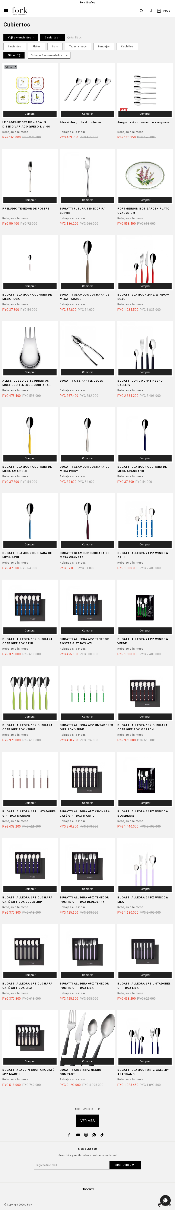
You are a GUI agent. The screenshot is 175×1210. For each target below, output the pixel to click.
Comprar (30, 113)
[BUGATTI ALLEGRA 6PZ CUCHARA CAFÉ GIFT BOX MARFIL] (87, 779)
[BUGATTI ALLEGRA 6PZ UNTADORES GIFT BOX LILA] (145, 951)
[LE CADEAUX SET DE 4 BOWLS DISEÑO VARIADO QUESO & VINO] (30, 90)
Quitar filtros (74, 37)
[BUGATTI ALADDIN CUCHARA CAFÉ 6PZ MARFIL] (30, 1037)
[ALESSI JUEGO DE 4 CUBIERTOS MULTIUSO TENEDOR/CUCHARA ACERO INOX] (30, 348)
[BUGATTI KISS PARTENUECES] (87, 348)
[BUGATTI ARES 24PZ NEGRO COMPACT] (87, 1037)
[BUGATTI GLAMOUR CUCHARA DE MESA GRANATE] (87, 521)
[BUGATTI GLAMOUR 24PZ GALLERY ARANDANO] (145, 1037)
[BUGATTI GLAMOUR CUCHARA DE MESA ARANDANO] (145, 435)
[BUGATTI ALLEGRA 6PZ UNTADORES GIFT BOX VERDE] (87, 693)
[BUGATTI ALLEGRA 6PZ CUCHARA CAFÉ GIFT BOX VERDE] (30, 693)
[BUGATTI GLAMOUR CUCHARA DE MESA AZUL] (30, 521)
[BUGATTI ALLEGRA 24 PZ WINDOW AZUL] (145, 521)
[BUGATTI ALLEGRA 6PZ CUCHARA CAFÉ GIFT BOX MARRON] (145, 693)
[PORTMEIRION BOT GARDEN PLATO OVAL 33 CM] (145, 176)
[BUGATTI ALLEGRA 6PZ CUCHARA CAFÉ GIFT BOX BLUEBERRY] (30, 865)
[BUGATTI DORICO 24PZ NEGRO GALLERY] (145, 348)
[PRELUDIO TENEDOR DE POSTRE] (30, 176)
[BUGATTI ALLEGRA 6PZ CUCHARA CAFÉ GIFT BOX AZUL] (30, 607)
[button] (141, 11)
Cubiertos (51, 37)
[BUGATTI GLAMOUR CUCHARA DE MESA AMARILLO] (30, 435)
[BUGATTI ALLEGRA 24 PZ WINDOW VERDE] (145, 607)
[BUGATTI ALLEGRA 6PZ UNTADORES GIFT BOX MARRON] (30, 779)
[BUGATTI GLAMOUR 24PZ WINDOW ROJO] (145, 262)
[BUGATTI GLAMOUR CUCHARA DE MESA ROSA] (30, 262)
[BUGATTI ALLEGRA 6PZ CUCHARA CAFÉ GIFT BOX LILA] (30, 951)
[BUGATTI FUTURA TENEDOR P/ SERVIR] (87, 176)
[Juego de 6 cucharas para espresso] (145, 90)
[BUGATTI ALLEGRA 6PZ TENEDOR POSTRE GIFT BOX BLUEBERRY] (87, 865)
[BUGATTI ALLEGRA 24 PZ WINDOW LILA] (145, 865)
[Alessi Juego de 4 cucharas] (87, 90)
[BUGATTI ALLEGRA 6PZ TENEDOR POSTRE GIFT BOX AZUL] (87, 607)
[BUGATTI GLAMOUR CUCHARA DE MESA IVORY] (87, 435)
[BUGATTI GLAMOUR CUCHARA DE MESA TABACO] (87, 262)
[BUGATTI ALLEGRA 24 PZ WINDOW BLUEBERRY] (145, 779)
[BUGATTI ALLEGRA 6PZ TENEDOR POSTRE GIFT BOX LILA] (87, 951)
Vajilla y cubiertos (19, 37)
